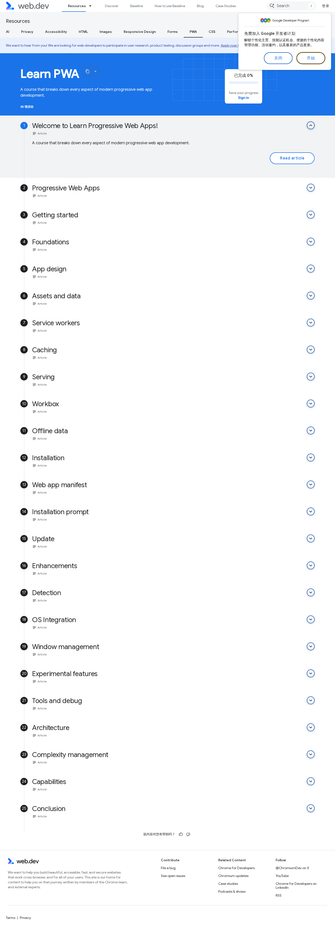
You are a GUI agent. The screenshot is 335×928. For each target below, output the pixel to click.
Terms (10, 918)
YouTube (282, 876)
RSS (279, 895)
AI (7, 31)
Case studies (228, 883)
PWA (193, 31)
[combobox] (291, 5)
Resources (77, 6)
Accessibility (56, 31)
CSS (212, 31)
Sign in (243, 97)
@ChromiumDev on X (292, 868)
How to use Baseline (170, 6)
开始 (311, 58)
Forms (173, 31)
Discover (111, 6)
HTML (83, 31)
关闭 (278, 58)
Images (106, 31)
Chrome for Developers (236, 868)
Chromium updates (233, 876)
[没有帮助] (188, 834)
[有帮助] (180, 834)
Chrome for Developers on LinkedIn (296, 885)
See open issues (173, 876)
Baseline (136, 6)
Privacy (27, 31)
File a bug (168, 868)
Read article (292, 158)
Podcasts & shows (231, 891)
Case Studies (226, 6)
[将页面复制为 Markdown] (87, 71)
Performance (238, 31)
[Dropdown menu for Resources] (92, 6)
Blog (200, 6)
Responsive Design (140, 31)
